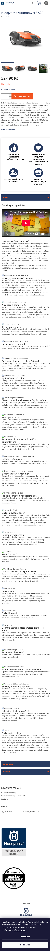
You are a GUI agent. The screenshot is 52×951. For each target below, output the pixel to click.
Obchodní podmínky (8, 792)
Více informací (20, 930)
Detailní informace (8, 130)
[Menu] (46, 3)
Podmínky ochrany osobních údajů (14, 796)
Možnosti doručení (8, 90)
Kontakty (4, 799)
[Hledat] (33, 3)
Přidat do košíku (24, 96)
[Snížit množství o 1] (10, 97)
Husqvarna (26, 903)
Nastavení (25, 936)
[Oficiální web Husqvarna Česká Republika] (26, 911)
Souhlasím (25, 944)
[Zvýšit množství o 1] (10, 95)
